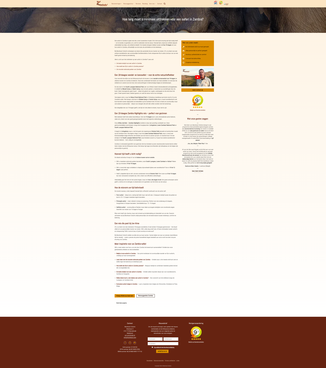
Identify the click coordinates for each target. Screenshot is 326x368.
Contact (159, 4)
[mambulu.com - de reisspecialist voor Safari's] (102, 3)
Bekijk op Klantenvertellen (197, 110)
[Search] (164, 4)
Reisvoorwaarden (159, 360)
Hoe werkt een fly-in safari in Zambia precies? (130, 66)
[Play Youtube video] (197, 77)
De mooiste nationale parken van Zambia (128, 69)
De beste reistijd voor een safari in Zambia (129, 272)
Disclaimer (150, 360)
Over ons (152, 4)
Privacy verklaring (170, 360)
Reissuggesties (128, 4)
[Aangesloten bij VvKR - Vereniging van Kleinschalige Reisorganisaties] (227, 5)
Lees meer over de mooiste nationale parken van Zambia (133, 259)
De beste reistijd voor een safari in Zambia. (129, 63)
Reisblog (145, 4)
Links (177, 360)
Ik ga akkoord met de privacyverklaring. (164, 347)
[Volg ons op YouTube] (134, 342)
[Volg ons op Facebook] (125, 342)
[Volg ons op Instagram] (130, 342)
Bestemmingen (116, 4)
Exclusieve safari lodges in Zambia (126, 284)
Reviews (138, 4)
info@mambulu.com (130, 337)
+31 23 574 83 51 (130, 335)
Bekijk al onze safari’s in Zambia (126, 253)
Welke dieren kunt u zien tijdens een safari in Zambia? (132, 278)
